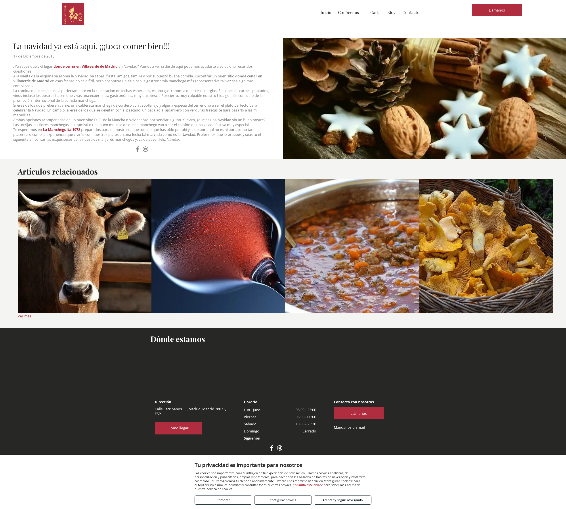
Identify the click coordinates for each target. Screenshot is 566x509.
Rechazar (223, 500)
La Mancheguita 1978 (61, 129)
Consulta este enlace (308, 485)
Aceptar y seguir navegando (343, 500)
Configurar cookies (283, 500)
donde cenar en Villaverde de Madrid (86, 66)
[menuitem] (326, 12)
